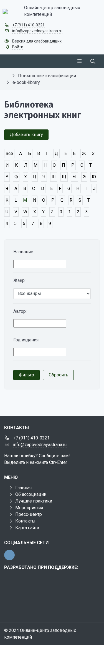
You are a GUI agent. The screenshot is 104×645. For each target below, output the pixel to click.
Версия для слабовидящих (37, 41)
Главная (23, 487)
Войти (17, 47)
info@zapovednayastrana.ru (37, 31)
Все (9, 153)
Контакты (25, 521)
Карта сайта (27, 527)
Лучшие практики (33, 501)
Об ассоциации (30, 494)
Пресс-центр (28, 514)
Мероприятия (29, 507)
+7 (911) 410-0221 (28, 25)
